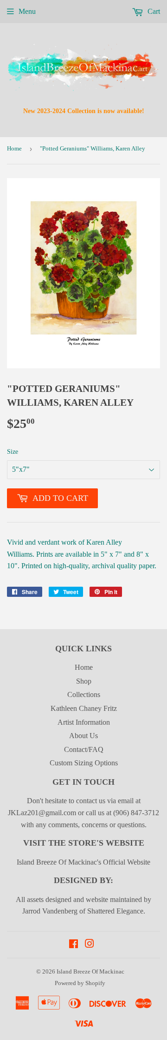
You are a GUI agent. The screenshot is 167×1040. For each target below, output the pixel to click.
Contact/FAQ (83, 749)
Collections (83, 694)
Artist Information (84, 722)
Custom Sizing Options (84, 763)
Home (14, 148)
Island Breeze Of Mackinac (90, 971)
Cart (153, 11)
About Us (83, 735)
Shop (83, 681)
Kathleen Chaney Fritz (84, 708)
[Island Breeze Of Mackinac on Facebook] (73, 945)
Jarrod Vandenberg (49, 911)
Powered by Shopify (80, 983)
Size (12, 451)
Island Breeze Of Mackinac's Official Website (83, 862)
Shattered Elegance (115, 911)
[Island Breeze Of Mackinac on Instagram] (89, 945)
